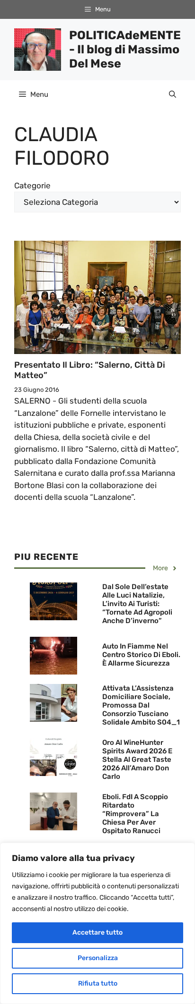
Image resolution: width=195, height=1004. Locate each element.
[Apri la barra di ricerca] (173, 94)
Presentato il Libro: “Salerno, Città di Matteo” (89, 370)
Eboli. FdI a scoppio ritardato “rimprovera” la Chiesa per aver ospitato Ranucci (135, 814)
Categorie (32, 185)
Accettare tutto (97, 932)
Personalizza (98, 958)
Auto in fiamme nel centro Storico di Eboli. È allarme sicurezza (141, 654)
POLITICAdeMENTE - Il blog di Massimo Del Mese (125, 49)
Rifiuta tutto (97, 983)
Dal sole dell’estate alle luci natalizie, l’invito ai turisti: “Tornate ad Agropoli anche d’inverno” (137, 603)
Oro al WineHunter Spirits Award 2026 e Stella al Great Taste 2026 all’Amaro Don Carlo (137, 759)
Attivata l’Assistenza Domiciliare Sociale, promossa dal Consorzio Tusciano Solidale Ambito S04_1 (141, 705)
